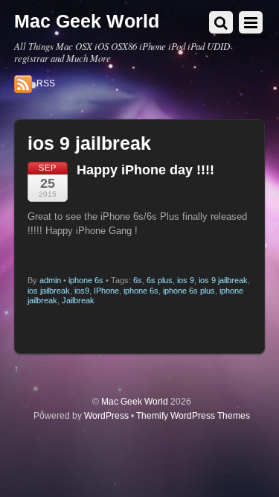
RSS (45, 83)
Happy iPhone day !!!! (145, 169)
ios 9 (185, 280)
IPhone (106, 290)
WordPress (106, 415)
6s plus (160, 280)
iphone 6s (85, 280)
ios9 (81, 290)
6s (137, 280)
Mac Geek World (134, 401)
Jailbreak (78, 300)
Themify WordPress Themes (193, 415)
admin (50, 280)
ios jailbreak (49, 290)
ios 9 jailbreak (223, 280)
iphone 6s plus (189, 290)
